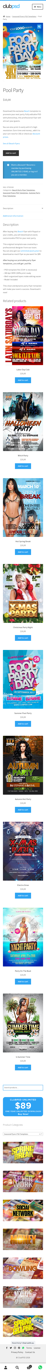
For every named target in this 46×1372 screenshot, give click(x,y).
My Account (6, 1367)
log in (33, 171)
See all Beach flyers (11, 143)
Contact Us (30, 1352)
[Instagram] (15, 1348)
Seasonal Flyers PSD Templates (24, 16)
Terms (29, 1348)
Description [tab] (8, 208)
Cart (27, 1365)
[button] (39, 27)
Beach (27, 111)
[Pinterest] (19, 1348)
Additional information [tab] (13, 216)
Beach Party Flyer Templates (23, 190)
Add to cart (11, 153)
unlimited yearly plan (30, 251)
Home (8, 16)
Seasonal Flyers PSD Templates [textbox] (22, 1134)
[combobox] (23, 1134)
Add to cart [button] (23, 380)
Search (17, 1367)
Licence (37, 1348)
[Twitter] (11, 1348)
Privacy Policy (17, 1352)
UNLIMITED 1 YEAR (19, 171)
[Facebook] (7, 1348)
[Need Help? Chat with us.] (23, 1348)
